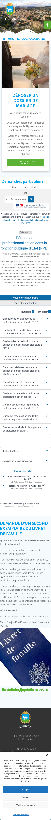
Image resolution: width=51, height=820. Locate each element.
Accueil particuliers (10, 214)
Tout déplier (42, 312)
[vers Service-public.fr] (31, 206)
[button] (47, 25)
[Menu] (47, 13)
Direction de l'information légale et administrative (20, 504)
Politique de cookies (21, 814)
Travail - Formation (30, 214)
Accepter (25, 789)
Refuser (25, 797)
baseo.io (30, 506)
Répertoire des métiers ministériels (25, 486)
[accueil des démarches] (25, 192)
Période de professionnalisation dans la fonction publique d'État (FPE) (26, 220)
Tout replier (26, 312)
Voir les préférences (25, 805)
